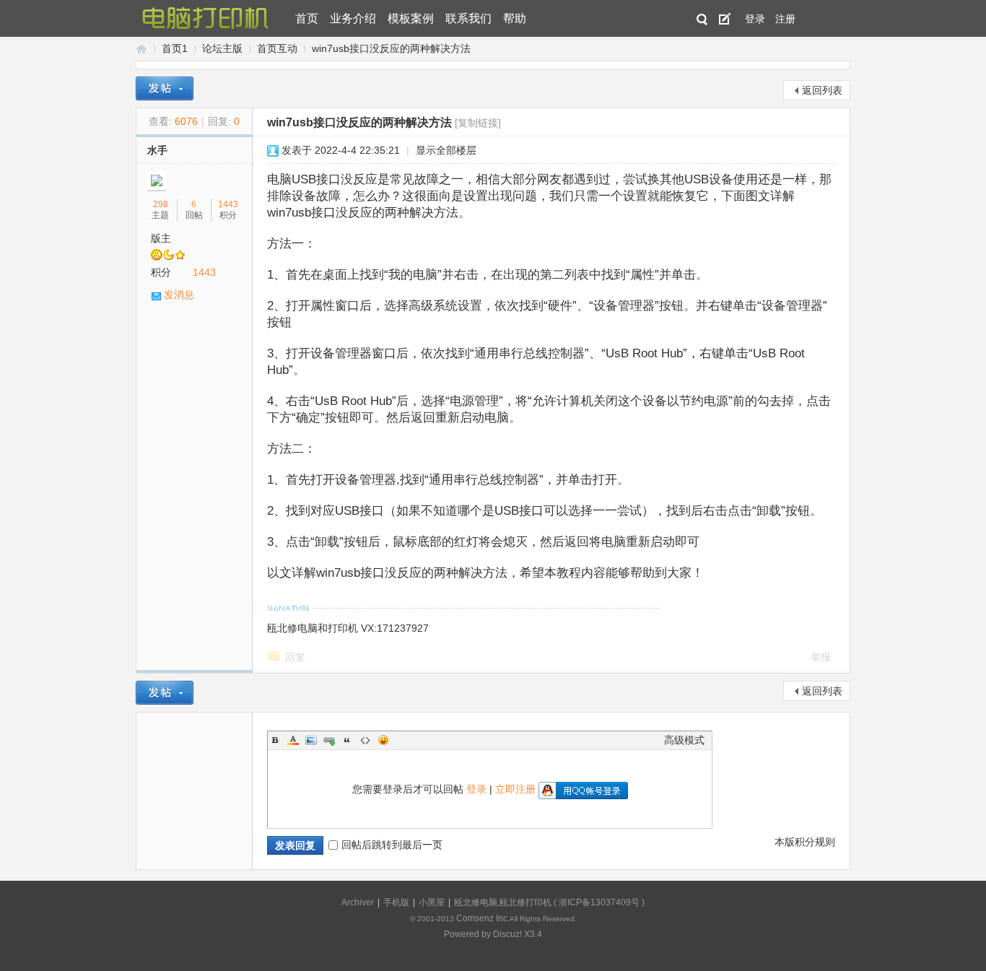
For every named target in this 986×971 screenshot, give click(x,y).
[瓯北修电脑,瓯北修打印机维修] (205, 19)
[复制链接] (478, 123)
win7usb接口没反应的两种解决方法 (391, 48)
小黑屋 (432, 902)
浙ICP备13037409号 (599, 902)
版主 (161, 238)
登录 (755, 19)
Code (365, 740)
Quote (347, 740)
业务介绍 (353, 18)
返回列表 (822, 90)
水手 (157, 150)
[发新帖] (164, 88)
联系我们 (468, 18)
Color (293, 740)
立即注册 (515, 789)
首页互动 (277, 48)
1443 (228, 204)
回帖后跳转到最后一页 (391, 844)
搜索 (702, 19)
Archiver (357, 902)
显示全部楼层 (446, 150)
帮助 (514, 18)
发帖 (724, 19)
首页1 (175, 48)
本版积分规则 (805, 842)
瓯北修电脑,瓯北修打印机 (502, 902)
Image (311, 740)
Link (329, 740)
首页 (306, 18)
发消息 (179, 294)
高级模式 (684, 740)
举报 (821, 657)
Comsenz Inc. (483, 918)
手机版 (396, 902)
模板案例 (411, 18)
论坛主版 (222, 48)
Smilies (383, 740)
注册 (785, 19)
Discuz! (507, 934)
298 (160, 204)
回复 (295, 657)
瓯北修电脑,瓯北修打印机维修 (141, 48)
